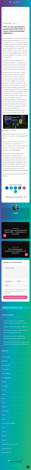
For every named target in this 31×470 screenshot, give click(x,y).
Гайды (4, 402)
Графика (4, 407)
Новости (4, 432)
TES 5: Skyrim (5, 365)
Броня (4, 398)
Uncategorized (6, 378)
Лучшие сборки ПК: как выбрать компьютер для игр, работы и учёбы (15, 322)
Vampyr (4, 382)
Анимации (5, 386)
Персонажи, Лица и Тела (10, 444)
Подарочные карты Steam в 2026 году (16, 327)
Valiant (15, 213)
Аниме (4, 390)
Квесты (4, 415)
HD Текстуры (6, 357)
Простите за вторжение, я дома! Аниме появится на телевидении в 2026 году (16, 343)
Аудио (4, 394)
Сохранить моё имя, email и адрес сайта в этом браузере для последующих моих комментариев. (15, 291)
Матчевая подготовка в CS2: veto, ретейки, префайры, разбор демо (15, 337)
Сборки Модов (6, 452)
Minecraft (5, 361)
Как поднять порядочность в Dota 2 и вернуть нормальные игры (16, 331)
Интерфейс (5, 411)
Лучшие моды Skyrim (8, 423)
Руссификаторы (7, 448)
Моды (3, 427)
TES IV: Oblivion (6, 373)
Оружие (4, 436)
